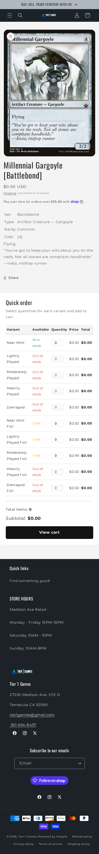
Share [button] (13, 278)
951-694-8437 (23, 725)
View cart (49, 532)
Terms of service (50, 844)
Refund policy (82, 836)
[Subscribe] (79, 763)
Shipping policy (78, 844)
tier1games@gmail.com (32, 715)
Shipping (10, 193)
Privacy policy (24, 844)
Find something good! (30, 581)
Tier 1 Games (28, 836)
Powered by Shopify (53, 836)
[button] (9, 15)
